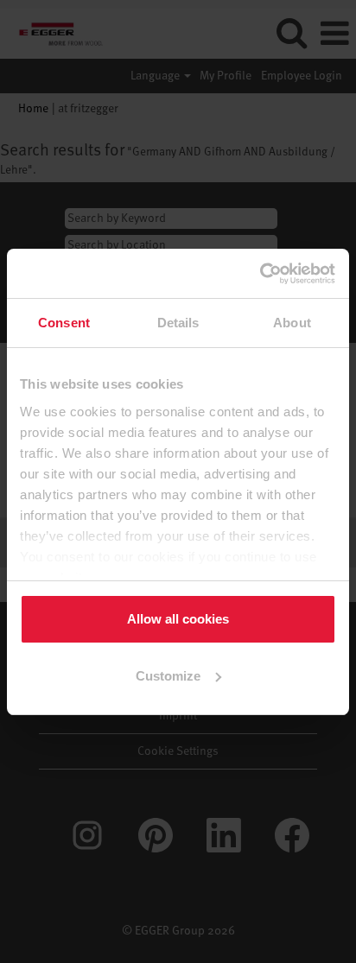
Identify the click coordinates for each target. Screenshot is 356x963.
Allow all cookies (178, 618)
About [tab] (292, 322)
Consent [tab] (64, 322)
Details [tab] (178, 322)
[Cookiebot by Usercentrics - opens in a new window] (260, 274)
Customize (168, 675)
